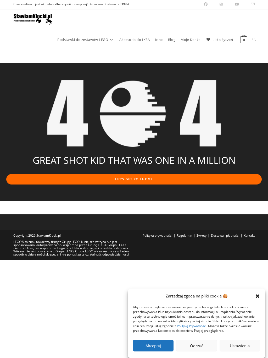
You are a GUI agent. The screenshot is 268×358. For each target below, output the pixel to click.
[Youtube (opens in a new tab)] (237, 4)
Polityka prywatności (157, 235)
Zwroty (201, 235)
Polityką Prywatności (191, 326)
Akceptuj (153, 345)
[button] (257, 296)
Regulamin (184, 235)
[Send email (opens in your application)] (250, 4)
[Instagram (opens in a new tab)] (221, 4)
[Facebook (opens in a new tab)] (206, 4)
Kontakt (249, 235)
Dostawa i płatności (225, 235)
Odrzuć (196, 345)
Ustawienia (240, 345)
